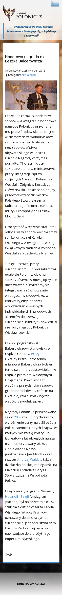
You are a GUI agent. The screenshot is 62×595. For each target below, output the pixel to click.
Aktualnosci (28, 75)
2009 (17, 417)
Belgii (24, 496)
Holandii (11, 496)
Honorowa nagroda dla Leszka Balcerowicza (25, 59)
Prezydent (39, 353)
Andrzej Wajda (28, 459)
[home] (22, 12)
